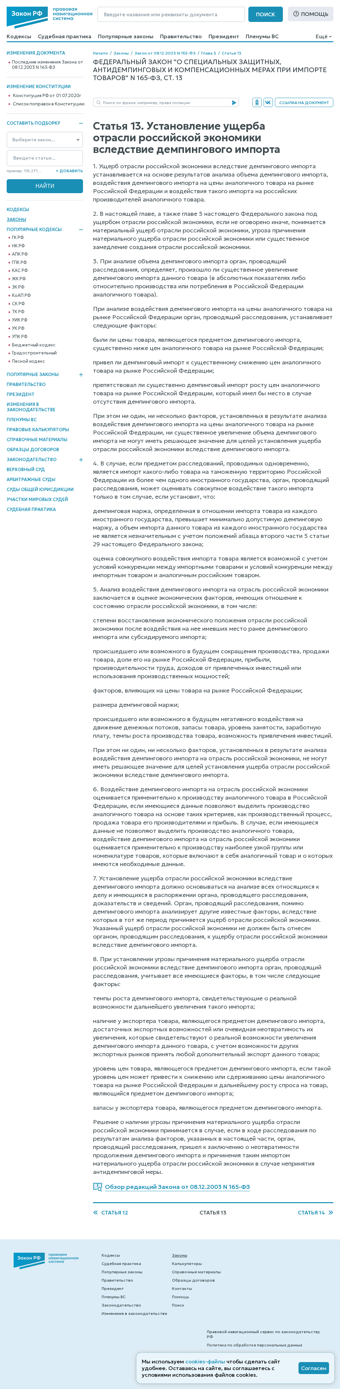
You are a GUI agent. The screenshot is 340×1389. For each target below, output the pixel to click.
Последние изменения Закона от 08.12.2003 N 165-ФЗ (47, 65)
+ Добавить (69, 170)
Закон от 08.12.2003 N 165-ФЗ (165, 53)
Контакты (182, 1288)
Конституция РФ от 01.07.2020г (47, 95)
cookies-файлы (205, 1361)
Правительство (181, 36)
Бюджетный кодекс (33, 345)
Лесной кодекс (28, 361)
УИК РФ (19, 320)
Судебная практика (64, 36)
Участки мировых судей (37, 499)
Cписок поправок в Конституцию (48, 104)
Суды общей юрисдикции (40, 489)
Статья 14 (311, 1212)
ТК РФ (18, 312)
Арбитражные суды (31, 479)
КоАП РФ (21, 295)
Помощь (314, 14)
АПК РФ (20, 254)
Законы (16, 219)
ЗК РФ (18, 287)
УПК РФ (19, 336)
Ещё (321, 36)
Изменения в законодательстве (31, 407)
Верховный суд (26, 469)
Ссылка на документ (304, 102)
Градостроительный (34, 353)
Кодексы (19, 36)
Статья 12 (114, 1212)
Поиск (265, 14)
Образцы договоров (33, 449)
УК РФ (18, 328)
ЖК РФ (19, 279)
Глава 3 (208, 53)
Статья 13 (231, 53)
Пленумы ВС (262, 36)
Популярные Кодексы (34, 229)
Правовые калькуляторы (38, 430)
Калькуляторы (187, 1263)
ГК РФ (18, 237)
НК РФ (18, 246)
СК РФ (18, 304)
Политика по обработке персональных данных (254, 1344)
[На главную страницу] (49, 18)
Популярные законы (125, 36)
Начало (100, 53)
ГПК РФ (19, 262)
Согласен (313, 1368)
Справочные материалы (37, 439)
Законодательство (31, 459)
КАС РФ (20, 270)
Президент (224, 36)
